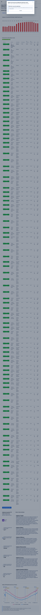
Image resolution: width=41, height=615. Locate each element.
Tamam (20, 10)
